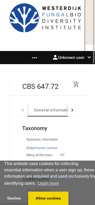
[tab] (53, 110)
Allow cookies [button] (48, 198)
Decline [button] (14, 198)
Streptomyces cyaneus (42, 148)
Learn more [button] (48, 183)
